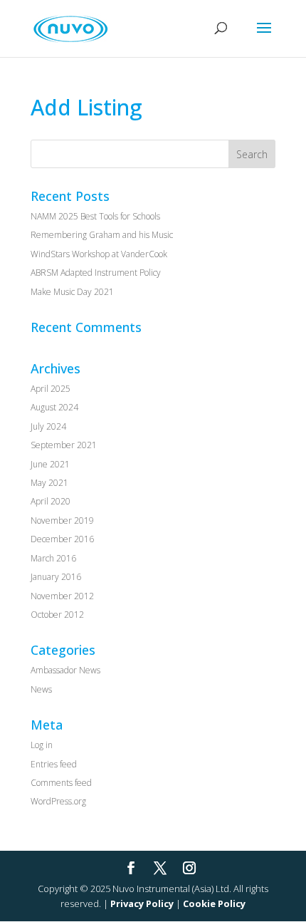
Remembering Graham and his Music (102, 235)
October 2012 (57, 614)
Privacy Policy (142, 903)
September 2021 (64, 445)
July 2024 (48, 426)
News (41, 689)
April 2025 (50, 389)
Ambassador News (65, 670)
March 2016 (53, 558)
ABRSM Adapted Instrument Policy (96, 272)
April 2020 (50, 501)
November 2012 (62, 596)
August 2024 (54, 407)
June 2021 (50, 464)
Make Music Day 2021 (72, 292)
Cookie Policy (214, 903)
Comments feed (61, 783)
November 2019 (62, 520)
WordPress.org (58, 801)
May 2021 (49, 483)
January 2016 (56, 577)
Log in (42, 745)
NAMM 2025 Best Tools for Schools (95, 216)
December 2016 (62, 539)
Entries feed (54, 764)
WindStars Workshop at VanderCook (99, 254)
